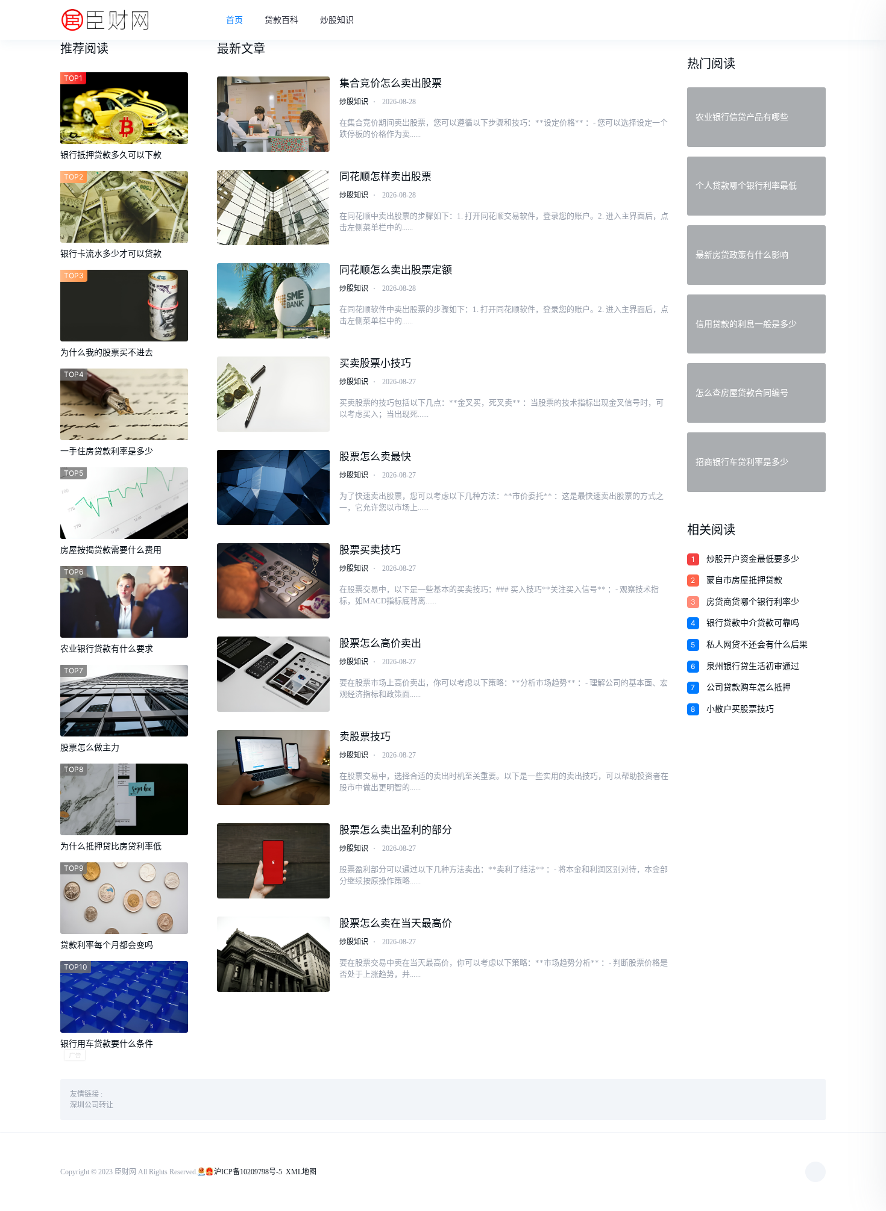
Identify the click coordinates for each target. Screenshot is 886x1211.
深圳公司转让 (91, 1105)
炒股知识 (337, 20)
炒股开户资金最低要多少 (752, 559)
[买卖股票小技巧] (273, 394)
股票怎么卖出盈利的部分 (395, 830)
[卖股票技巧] (273, 767)
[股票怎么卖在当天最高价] (273, 954)
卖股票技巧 (365, 736)
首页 (234, 20)
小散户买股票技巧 (740, 709)
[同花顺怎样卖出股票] (273, 207)
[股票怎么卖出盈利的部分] (273, 860)
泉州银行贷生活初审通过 (752, 666)
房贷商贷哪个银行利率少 (752, 601)
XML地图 (301, 1172)
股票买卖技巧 (370, 550)
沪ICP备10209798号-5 (248, 1172)
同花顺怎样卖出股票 (385, 176)
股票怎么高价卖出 (380, 643)
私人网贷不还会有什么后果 (757, 644)
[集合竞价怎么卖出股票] (273, 114)
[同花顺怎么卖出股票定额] (273, 300)
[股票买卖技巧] (273, 580)
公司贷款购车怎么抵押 (748, 687)
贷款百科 (281, 20)
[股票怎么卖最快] (273, 487)
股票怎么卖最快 (375, 456)
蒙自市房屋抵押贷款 (744, 580)
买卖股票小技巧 (375, 363)
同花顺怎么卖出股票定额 (395, 270)
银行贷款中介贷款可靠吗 (752, 622)
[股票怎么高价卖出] (273, 674)
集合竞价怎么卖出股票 (390, 83)
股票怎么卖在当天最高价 (395, 923)
